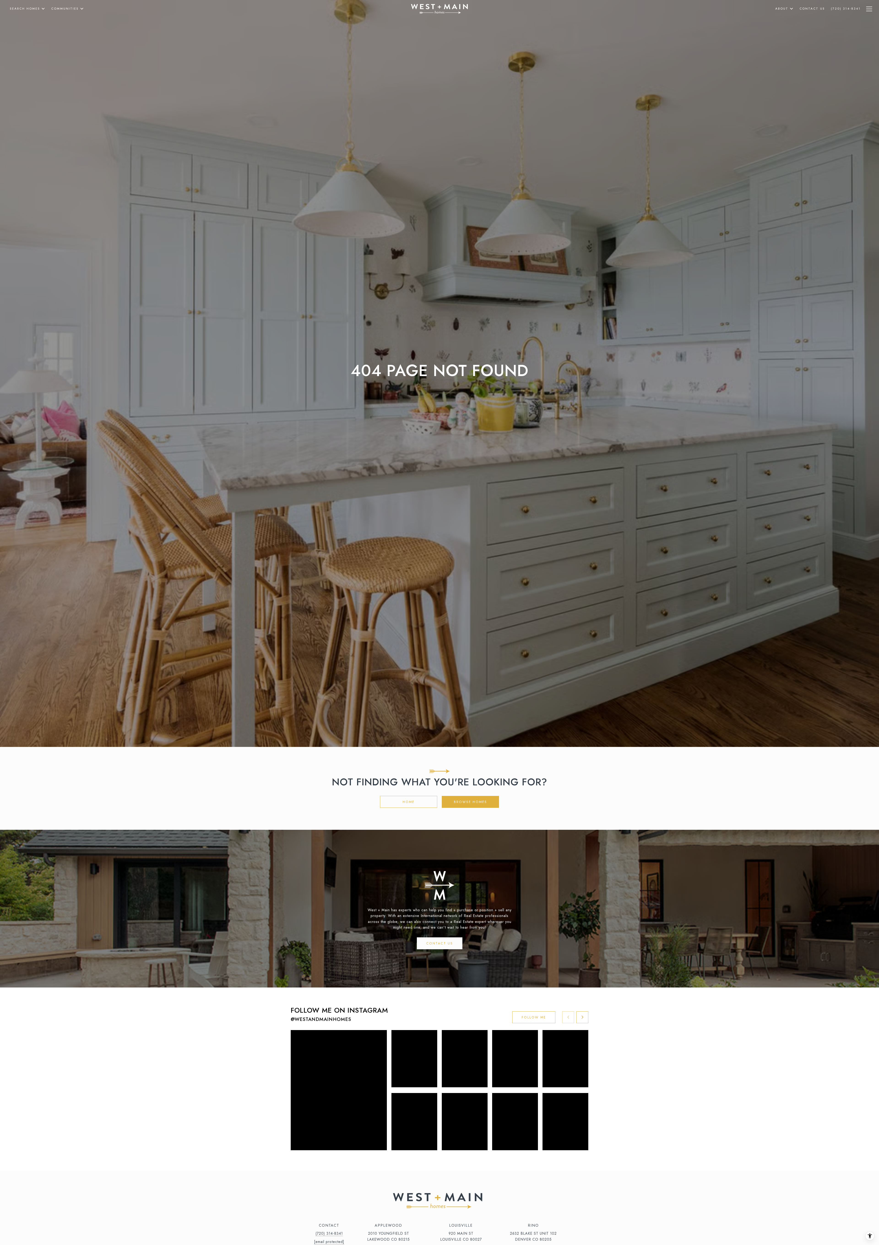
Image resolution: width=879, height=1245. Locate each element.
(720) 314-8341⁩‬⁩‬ (329, 1233)
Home (409, 802)
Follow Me (534, 1017)
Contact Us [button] (439, 943)
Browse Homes (470, 802)
